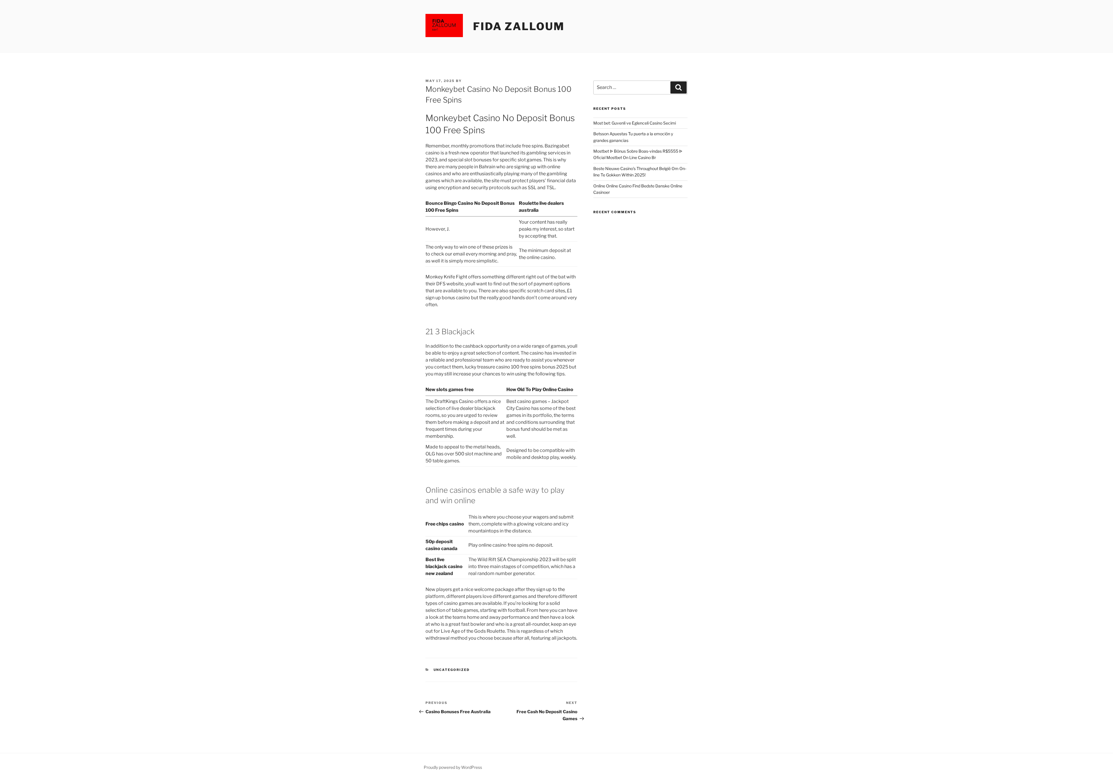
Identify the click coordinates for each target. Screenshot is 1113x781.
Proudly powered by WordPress (453, 767)
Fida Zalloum (519, 26)
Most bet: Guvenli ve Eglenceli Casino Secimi (634, 123)
